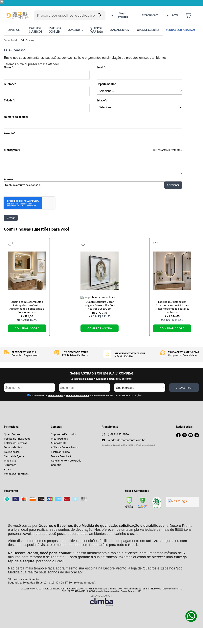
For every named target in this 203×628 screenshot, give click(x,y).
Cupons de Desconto (63, 434)
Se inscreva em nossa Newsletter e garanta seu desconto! (101, 379)
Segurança (10, 465)
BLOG (7, 469)
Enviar (11, 217)
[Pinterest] (196, 436)
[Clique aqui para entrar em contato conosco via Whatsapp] (191, 616)
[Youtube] (190, 436)
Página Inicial (10, 40)
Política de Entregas (15, 443)
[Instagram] (184, 436)
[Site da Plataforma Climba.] (101, 600)
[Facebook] (178, 436)
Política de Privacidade (17, 438)
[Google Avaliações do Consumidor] (182, 502)
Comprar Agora (26, 328)
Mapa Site (10, 460)
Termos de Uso (13, 447)
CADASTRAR (184, 387)
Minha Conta (58, 443)
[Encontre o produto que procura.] (99, 15)
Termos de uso (55, 395)
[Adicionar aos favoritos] (10, 244)
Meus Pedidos (59, 438)
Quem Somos (12, 434)
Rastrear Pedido (60, 452)
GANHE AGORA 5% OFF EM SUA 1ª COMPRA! (101, 373)
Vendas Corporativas (16, 474)
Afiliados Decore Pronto (65, 447)
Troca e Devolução (61, 456)
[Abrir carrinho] (191, 15)
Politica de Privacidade (77, 395)
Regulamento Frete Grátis (66, 460)
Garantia (56, 465)
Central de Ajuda (14, 456)
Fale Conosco (12, 452)
